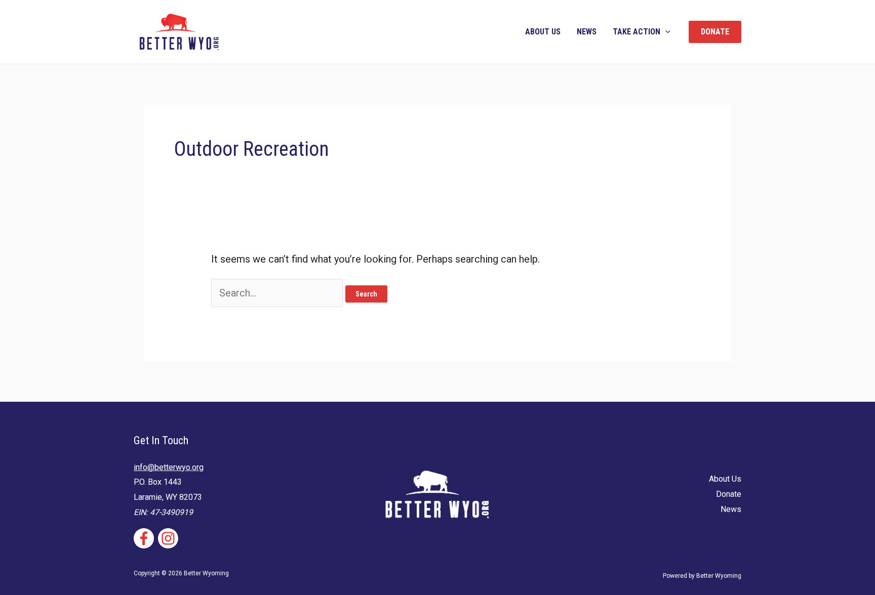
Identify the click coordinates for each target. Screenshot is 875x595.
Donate (728, 494)
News (586, 31)
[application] (665, 32)
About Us (543, 31)
